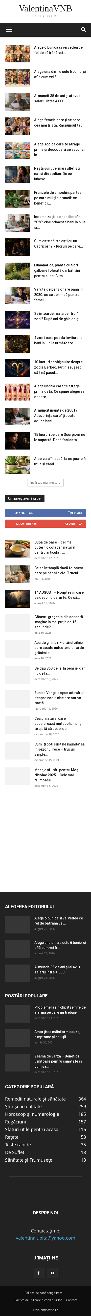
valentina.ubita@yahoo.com (45, 1238)
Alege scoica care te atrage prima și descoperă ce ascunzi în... (59, 149)
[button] (9, 30)
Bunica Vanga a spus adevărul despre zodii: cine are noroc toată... (59, 698)
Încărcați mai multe (43, 482)
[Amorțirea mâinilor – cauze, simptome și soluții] (17, 1038)
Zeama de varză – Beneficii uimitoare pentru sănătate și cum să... (58, 1061)
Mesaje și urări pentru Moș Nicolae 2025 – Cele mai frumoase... (56, 775)
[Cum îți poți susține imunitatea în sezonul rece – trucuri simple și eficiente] (17, 750)
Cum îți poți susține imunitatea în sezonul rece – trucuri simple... (59, 749)
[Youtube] (53, 1273)
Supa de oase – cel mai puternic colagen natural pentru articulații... (54, 547)
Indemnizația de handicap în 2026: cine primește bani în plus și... (60, 222)
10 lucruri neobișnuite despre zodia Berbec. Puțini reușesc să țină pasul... (58, 367)
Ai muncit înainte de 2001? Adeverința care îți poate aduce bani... (55, 415)
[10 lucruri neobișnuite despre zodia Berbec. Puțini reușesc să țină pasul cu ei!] (17, 368)
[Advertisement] (45, 846)
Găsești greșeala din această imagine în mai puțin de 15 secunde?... (58, 622)
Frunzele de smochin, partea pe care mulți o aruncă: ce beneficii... (57, 198)
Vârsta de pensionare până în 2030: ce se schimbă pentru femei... (58, 294)
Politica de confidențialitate (43, 1293)
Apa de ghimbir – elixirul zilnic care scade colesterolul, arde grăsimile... (59, 648)
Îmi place (75, 513)
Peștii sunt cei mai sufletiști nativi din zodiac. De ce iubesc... (57, 173)
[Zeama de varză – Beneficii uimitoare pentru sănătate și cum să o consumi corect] (17, 1062)
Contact (71, 1300)
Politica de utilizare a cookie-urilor (38, 1300)
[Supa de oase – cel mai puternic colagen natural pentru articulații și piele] (17, 549)
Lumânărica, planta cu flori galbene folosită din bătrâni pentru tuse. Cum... (57, 270)
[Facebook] (39, 1273)
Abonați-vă (73, 523)
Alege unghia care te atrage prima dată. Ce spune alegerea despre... (59, 391)
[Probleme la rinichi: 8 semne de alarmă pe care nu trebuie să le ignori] (17, 1014)
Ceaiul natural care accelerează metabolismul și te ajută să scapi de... (58, 723)
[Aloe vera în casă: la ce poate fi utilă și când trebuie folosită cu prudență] (17, 465)
